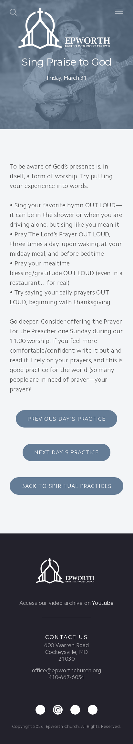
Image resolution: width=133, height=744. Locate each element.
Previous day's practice (66, 418)
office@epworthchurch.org (66, 670)
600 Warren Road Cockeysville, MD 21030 (66, 652)
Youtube (102, 602)
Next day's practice (66, 452)
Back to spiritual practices (66, 486)
